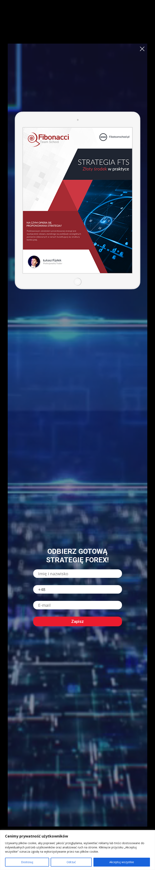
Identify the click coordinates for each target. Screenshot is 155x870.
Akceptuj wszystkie (121, 862)
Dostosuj (27, 862)
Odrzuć (71, 862)
